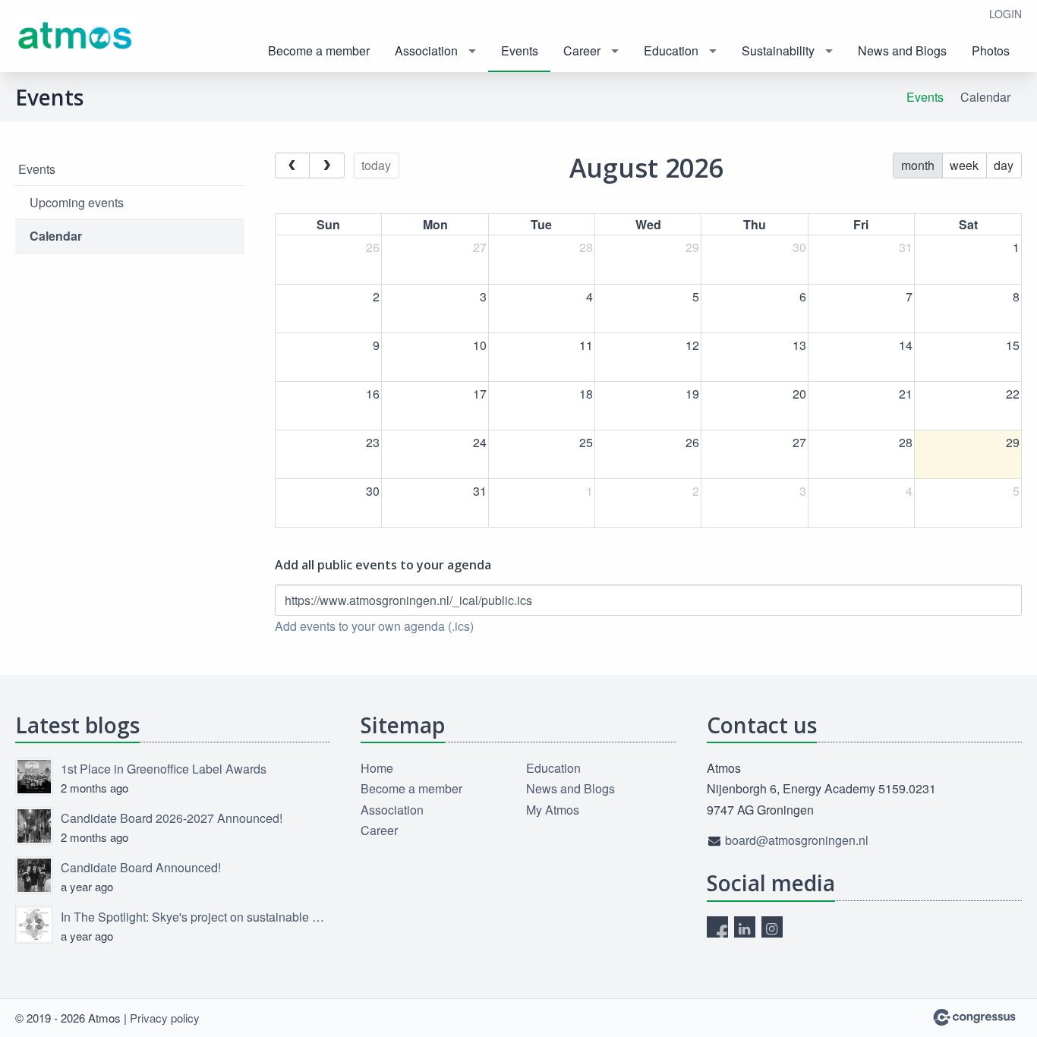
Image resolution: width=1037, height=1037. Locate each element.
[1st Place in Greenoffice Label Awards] (34, 777)
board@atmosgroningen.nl (796, 840)
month (918, 165)
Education (671, 50)
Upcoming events (77, 202)
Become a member (319, 50)
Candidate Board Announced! (141, 867)
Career (581, 50)
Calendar (56, 235)
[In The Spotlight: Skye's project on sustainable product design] (34, 925)
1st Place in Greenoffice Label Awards (163, 768)
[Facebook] (717, 927)
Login (1005, 13)
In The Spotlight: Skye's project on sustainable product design (195, 916)
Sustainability (778, 50)
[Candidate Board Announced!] (34, 875)
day (1003, 165)
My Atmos (552, 809)
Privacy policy (165, 1018)
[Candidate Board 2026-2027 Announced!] (34, 826)
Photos (991, 50)
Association (426, 50)
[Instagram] (772, 927)
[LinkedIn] (744, 927)
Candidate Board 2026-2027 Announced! (171, 818)
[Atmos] (76, 37)
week (964, 165)
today (376, 165)
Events (519, 50)
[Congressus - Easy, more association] (974, 1017)
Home (377, 768)
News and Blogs (902, 50)
